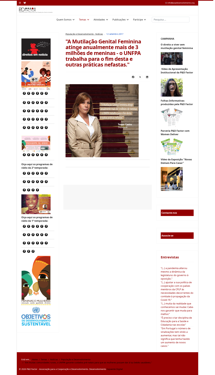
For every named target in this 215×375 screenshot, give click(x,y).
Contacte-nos (169, 212)
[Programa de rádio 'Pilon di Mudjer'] (36, 75)
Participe (138, 19)
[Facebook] (133, 76)
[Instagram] (20, 2)
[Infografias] (177, 146)
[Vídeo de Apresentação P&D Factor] (177, 87)
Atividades (99, 19)
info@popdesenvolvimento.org (181, 3)
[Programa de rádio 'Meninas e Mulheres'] (36, 143)
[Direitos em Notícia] (36, 49)
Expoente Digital (115, 369)
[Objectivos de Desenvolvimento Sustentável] (36, 317)
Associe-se (167, 235)
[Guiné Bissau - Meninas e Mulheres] (36, 280)
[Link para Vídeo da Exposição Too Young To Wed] (177, 179)
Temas (82, 19)
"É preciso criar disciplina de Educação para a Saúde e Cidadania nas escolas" (176, 321)
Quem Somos (64, 19)
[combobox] (170, 19)
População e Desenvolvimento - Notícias (84, 34)
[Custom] (25, 2)
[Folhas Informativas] (177, 117)
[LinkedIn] (147, 76)
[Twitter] (140, 76)
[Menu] (194, 19)
